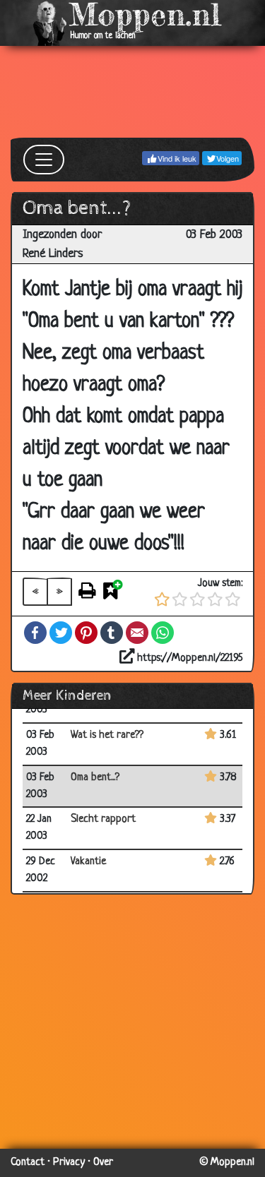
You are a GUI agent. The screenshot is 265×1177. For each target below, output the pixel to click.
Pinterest (86, 632)
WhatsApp (162, 632)
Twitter (60, 632)
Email (137, 632)
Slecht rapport (103, 819)
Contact (28, 1163)
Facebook (35, 632)
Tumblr (111, 632)
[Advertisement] (132, 91)
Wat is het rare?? (107, 735)
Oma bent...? (95, 778)
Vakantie (88, 862)
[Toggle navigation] (43, 159)
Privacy (69, 1163)
